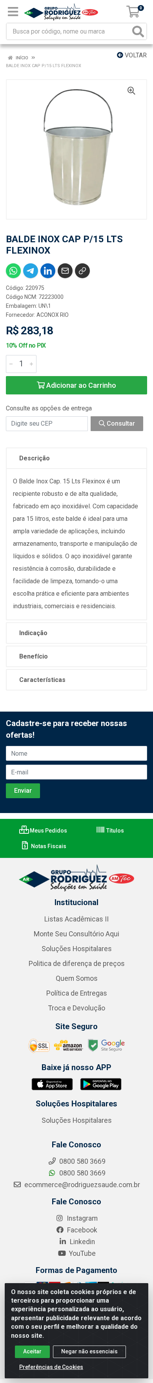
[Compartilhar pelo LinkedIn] (47, 270)
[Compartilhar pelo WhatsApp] (13, 270)
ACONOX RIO (52, 315)
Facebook (81, 1230)
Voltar (135, 55)
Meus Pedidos (48, 830)
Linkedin (81, 1242)
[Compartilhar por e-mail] (65, 270)
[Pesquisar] (138, 31)
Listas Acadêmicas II (76, 919)
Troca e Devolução (76, 1008)
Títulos (114, 830)
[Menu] (13, 12)
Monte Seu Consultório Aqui (76, 934)
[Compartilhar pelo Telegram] (30, 270)
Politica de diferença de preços (77, 964)
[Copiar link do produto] (82, 270)
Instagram (81, 1218)
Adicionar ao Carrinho (80, 385)
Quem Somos (77, 978)
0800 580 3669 (82, 1173)
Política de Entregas (76, 993)
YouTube (81, 1253)
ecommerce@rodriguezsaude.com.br (81, 1185)
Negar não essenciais (89, 1351)
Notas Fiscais (48, 846)
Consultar (120, 423)
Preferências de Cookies (51, 1367)
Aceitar (32, 1351)
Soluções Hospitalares (77, 949)
